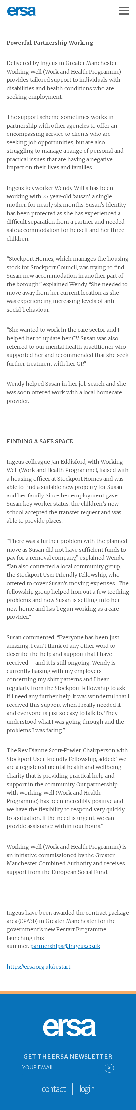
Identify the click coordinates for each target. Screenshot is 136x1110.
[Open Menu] (127, 7)
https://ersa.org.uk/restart (38, 966)
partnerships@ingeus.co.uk (65, 946)
